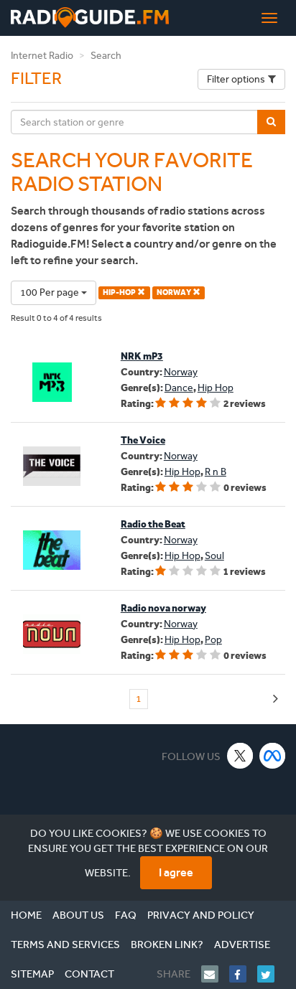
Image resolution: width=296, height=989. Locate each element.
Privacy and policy (200, 915)
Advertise (242, 944)
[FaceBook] (243, 974)
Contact (89, 973)
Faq (126, 915)
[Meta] (272, 755)
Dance (179, 388)
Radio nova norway (163, 608)
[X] (240, 755)
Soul (214, 556)
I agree (176, 872)
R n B (215, 472)
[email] (215, 974)
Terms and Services (65, 944)
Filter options (236, 79)
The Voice (143, 440)
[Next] (275, 699)
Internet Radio (42, 56)
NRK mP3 (142, 356)
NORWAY (175, 292)
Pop (213, 640)
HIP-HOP (120, 292)
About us (78, 915)
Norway (181, 372)
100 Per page (50, 292)
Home (26, 915)
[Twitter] (271, 974)
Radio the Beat (153, 524)
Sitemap (32, 973)
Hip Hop (215, 388)
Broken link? (167, 944)
